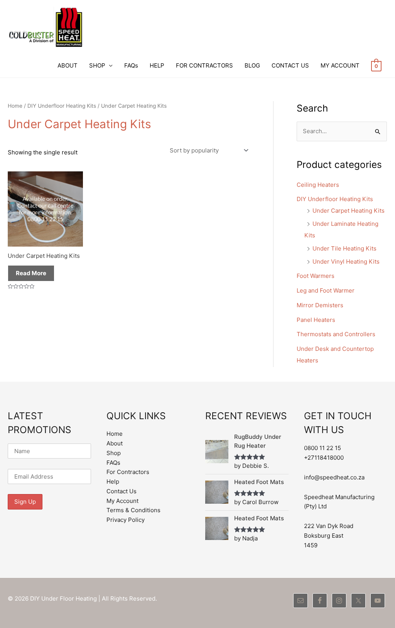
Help (112, 481)
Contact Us (121, 491)
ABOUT (67, 65)
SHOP (97, 65)
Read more (31, 273)
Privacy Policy (125, 519)
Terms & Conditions (133, 510)
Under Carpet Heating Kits (348, 210)
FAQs (131, 65)
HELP (157, 65)
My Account (122, 500)
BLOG (252, 65)
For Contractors (127, 472)
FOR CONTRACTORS (204, 65)
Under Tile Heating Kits (344, 248)
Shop (113, 453)
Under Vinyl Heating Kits (346, 261)
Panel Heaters (316, 319)
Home (15, 106)
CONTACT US (290, 65)
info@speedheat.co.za (334, 477)
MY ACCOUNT (340, 65)
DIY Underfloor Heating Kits (61, 106)
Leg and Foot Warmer (325, 290)
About (114, 443)
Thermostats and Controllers (336, 334)
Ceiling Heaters (318, 184)
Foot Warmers (315, 275)
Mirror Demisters (320, 305)
